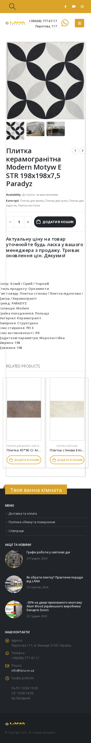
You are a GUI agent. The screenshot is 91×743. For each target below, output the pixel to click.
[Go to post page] (14, 559)
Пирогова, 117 (46, 26)
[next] (82, 150)
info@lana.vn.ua (22, 670)
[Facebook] (65, 6)
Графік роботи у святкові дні (48, 552)
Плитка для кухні (56, 200)
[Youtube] (73, 6)
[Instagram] (82, 6)
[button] (12, 6)
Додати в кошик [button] (27, 460)
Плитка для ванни (32, 200)
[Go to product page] (24, 409)
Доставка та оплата (23, 513)
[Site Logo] (15, 23)
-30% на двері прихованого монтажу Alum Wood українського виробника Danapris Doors (54, 606)
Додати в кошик (58, 222)
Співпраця (16, 531)
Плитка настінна (29, 205)
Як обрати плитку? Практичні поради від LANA (55, 579)
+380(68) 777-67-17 (43, 21)
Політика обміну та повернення (32, 522)
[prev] (75, 150)
